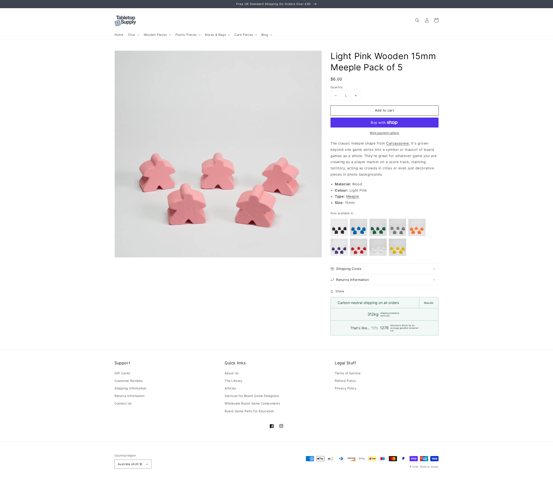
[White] (378, 248)
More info (428, 302)
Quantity (337, 87)
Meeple (352, 196)
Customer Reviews (128, 380)
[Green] (378, 228)
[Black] (339, 228)
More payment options (384, 132)
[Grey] (397, 228)
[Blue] (358, 228)
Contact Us (123, 403)
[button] (417, 20)
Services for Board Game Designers (252, 396)
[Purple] (339, 248)
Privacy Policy (345, 388)
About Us (232, 373)
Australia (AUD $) (130, 464)
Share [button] (339, 291)
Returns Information (129, 396)
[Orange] (417, 228)
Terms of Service (348, 373)
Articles (230, 388)
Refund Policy (345, 380)
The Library (233, 380)
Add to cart (384, 110)
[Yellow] (397, 248)
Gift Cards (122, 373)
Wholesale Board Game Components (252, 403)
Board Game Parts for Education (249, 411)
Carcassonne (397, 143)
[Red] (358, 248)
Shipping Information (130, 388)
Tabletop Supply (429, 466)
